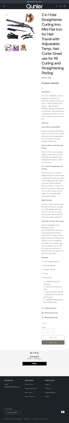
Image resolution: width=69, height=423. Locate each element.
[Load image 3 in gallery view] (23, 48)
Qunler (10, 419)
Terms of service (45, 419)
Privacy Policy (29, 384)
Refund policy (27, 419)
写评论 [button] (34, 364)
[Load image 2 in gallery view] (15, 48)
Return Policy (29, 392)
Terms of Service (30, 396)
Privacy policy (36, 419)
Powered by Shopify (17, 419)
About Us (47, 384)
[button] (4, 6)
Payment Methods (50, 392)
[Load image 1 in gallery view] (8, 48)
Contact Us (48, 388)
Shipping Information (31, 388)
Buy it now (53, 342)
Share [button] (45, 323)
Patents (47, 396)
